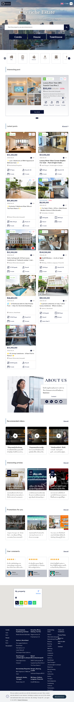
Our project (9, 645)
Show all (66, 421)
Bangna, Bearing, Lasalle (49, 644)
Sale (7, 632)
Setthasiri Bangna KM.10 (37, 673)
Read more (46, 392)
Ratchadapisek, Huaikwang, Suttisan (51, 683)
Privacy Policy (62, 635)
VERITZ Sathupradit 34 (37, 660)
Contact (60, 646)
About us (60, 638)
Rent (7, 635)
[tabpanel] (37, 95)
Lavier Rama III (20, 650)
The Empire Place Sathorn (23, 652)
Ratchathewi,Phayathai (23, 668)
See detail (37, 112)
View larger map (19, 605)
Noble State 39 (20, 682)
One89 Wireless (35, 682)
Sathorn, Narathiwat (22, 640)
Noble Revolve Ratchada (23, 634)
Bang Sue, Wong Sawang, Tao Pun (51, 669)
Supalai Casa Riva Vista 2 (37, 663)
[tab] (37, 118)
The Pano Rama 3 (35, 665)
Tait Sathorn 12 (20, 648)
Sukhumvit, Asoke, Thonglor (50, 676)
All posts (64, 126)
